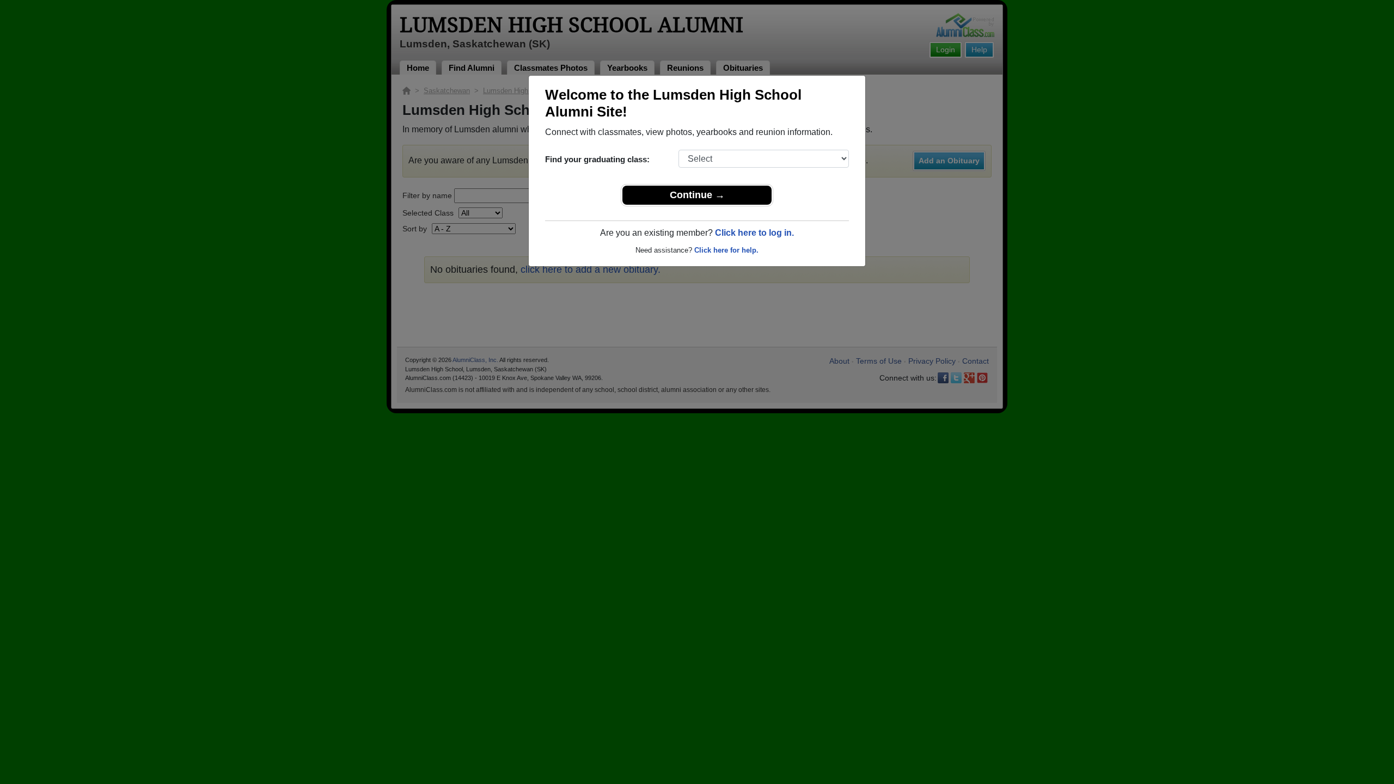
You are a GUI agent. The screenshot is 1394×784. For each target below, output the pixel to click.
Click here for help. (726, 250)
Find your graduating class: (597, 159)
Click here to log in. (754, 232)
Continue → (697, 194)
